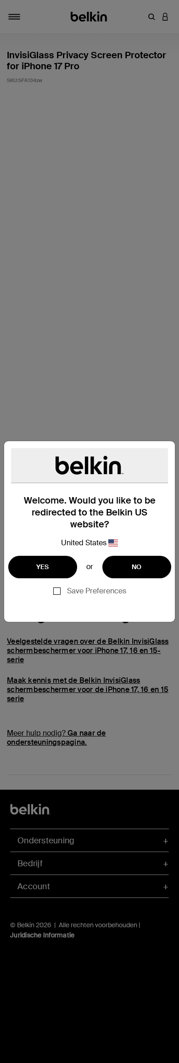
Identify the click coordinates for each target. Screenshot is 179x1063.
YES (42, 567)
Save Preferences (96, 591)
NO (137, 567)
